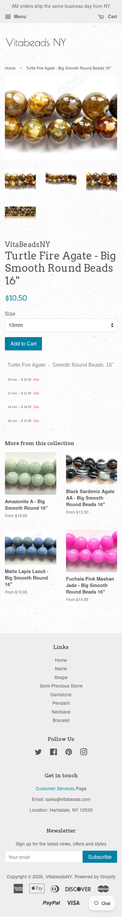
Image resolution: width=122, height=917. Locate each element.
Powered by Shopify (95, 876)
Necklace (61, 711)
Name (61, 668)
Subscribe (100, 856)
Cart (112, 16)
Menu (19, 16)
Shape (61, 677)
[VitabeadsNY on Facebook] (53, 753)
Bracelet (61, 720)
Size (10, 313)
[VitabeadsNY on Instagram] (83, 753)
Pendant (61, 703)
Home (10, 68)
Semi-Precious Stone (61, 685)
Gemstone (61, 694)
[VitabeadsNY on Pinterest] (68, 753)
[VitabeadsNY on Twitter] (38, 753)
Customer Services (55, 788)
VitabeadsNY (59, 876)
